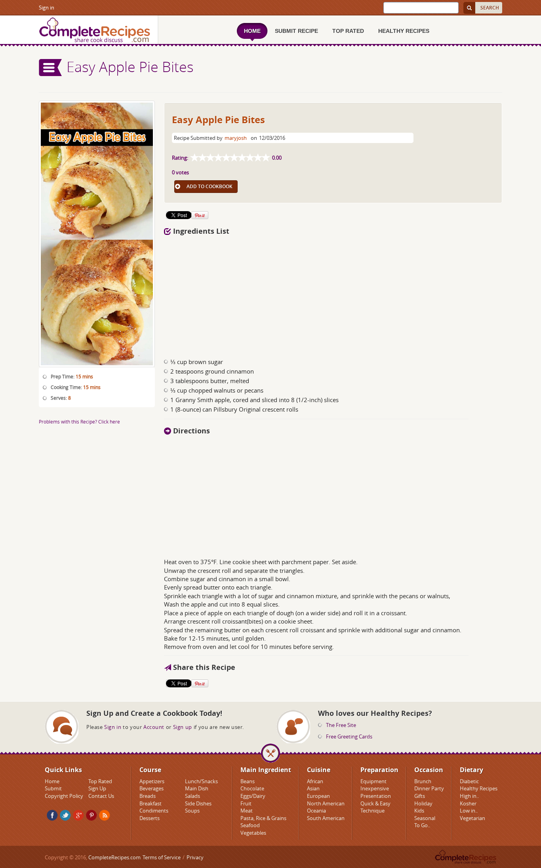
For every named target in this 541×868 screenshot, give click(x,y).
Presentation (375, 795)
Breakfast (150, 803)
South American (326, 818)
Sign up (182, 727)
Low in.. (469, 810)
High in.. (469, 795)
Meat (246, 810)
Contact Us (101, 795)
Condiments (153, 810)
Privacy (195, 857)
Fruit (245, 803)
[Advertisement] (333, 294)
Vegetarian (472, 818)
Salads (192, 795)
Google (78, 815)
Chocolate (252, 788)
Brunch (422, 781)
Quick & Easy (375, 803)
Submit (53, 788)
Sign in (46, 7)
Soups (192, 810)
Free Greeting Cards (349, 736)
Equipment (373, 781)
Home (52, 781)
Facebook (52, 815)
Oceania (316, 810)
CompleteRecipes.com (114, 857)
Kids (419, 810)
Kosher (468, 803)
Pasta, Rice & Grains (263, 818)
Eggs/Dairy (252, 795)
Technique (372, 810)
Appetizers (151, 781)
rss (104, 815)
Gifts (419, 795)
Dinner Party (429, 788)
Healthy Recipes (478, 788)
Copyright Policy (64, 795)
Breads (147, 795)
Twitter (65, 815)
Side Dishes (198, 803)
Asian (313, 788)
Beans (247, 781)
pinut (91, 815)
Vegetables (253, 832)
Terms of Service (162, 857)
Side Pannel (51, 67)
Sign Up (97, 788)
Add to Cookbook (209, 186)
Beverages (151, 788)
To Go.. (422, 825)
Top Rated (100, 781)
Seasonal (424, 818)
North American (326, 803)
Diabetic (469, 781)
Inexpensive (374, 788)
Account (153, 727)
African (315, 781)
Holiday (423, 803)
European (318, 795)
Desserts (149, 818)
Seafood (250, 825)
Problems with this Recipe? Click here (79, 421)
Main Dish (196, 788)
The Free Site (341, 725)
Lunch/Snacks (201, 781)
